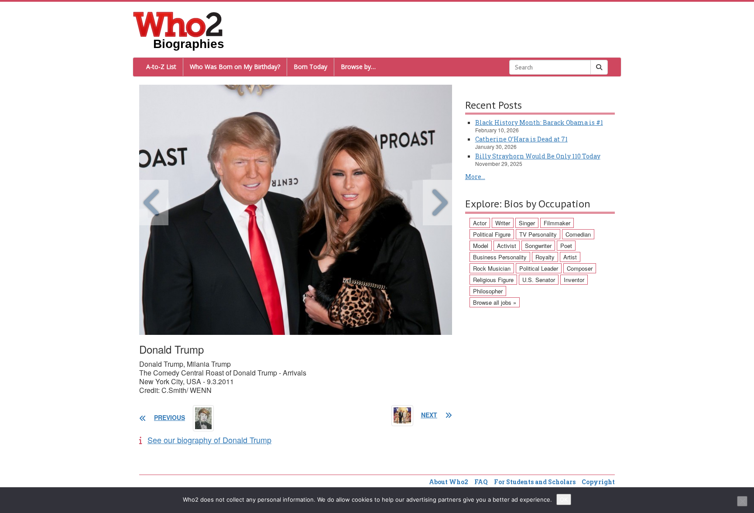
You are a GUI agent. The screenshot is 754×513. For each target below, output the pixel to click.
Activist (506, 245)
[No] (742, 501)
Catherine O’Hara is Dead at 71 (521, 139)
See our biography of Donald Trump (209, 439)
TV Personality (538, 234)
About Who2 (448, 482)
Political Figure (492, 234)
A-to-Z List (161, 66)
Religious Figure (493, 279)
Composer (580, 268)
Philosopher (488, 291)
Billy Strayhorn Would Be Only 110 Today (537, 156)
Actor (480, 223)
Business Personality (500, 257)
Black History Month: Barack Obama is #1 (539, 122)
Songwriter (538, 245)
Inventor (574, 279)
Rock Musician (492, 268)
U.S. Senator (538, 279)
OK (564, 499)
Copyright (598, 482)
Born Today (310, 66)
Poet (566, 245)
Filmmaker (557, 223)
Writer (502, 223)
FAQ (481, 482)
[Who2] (178, 23)
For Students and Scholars (535, 482)
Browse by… (358, 66)
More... (475, 176)
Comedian (578, 234)
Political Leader (538, 268)
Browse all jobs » (494, 302)
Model (480, 245)
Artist (570, 257)
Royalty (545, 257)
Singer (527, 223)
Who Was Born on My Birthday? (235, 66)
